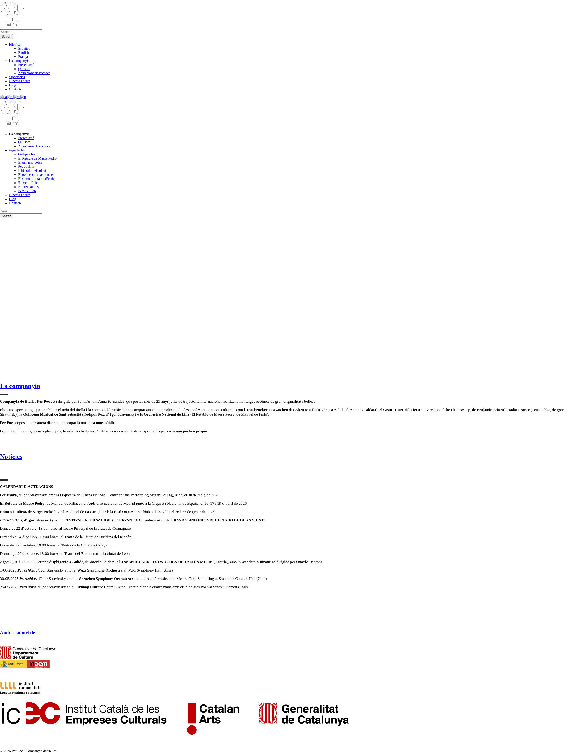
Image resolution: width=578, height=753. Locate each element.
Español (24, 48)
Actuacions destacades (34, 73)
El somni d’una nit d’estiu (36, 179)
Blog (12, 85)
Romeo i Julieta (29, 183)
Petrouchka (26, 166)
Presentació (26, 65)
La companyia (19, 61)
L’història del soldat (32, 170)
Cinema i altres (19, 81)
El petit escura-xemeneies (36, 174)
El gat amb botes (30, 162)
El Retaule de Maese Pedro (37, 158)
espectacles (17, 77)
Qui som (24, 69)
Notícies (11, 456)
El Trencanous (28, 187)
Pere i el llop (27, 191)
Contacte (15, 89)
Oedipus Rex (27, 154)
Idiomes (14, 44)
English (23, 52)
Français (24, 57)
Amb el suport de (17, 632)
